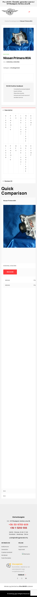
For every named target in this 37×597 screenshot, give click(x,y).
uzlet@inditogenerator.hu (18, 538)
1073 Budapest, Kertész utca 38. (18, 4)
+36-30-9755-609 (18, 524)
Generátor (4, 549)
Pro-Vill (14, 594)
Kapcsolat (21, 549)
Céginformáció (23, 546)
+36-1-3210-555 (18, 527)
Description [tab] (8, 110)
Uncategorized (14, 21)
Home (7, 21)
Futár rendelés (6, 558)
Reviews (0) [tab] (8, 181)
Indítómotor (5, 546)
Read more (10, 272)
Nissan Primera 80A (9, 200)
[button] (22, 575)
